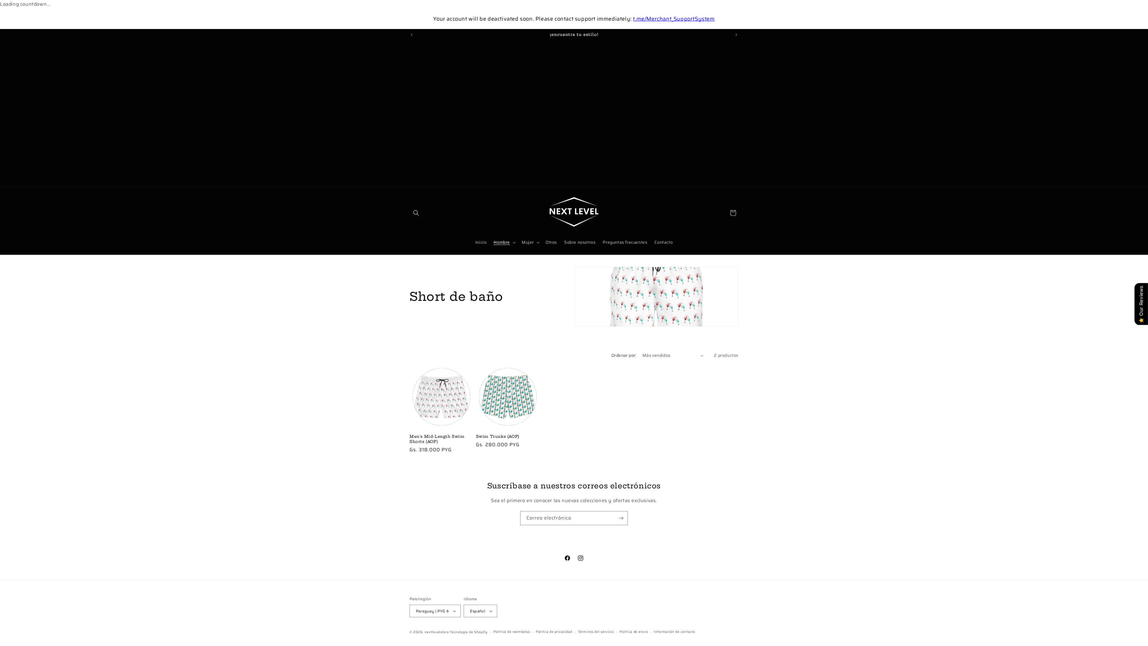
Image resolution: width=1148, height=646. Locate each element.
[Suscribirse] (621, 518)
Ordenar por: (623, 355)
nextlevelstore (437, 632)
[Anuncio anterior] (411, 34)
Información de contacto (674, 631)
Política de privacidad (554, 631)
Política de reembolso (512, 631)
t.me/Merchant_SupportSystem (674, 19)
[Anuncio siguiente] (736, 34)
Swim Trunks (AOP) (497, 436)
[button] (416, 213)
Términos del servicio (596, 631)
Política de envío (633, 631)
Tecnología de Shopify (469, 632)
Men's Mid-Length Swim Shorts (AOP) (437, 439)
